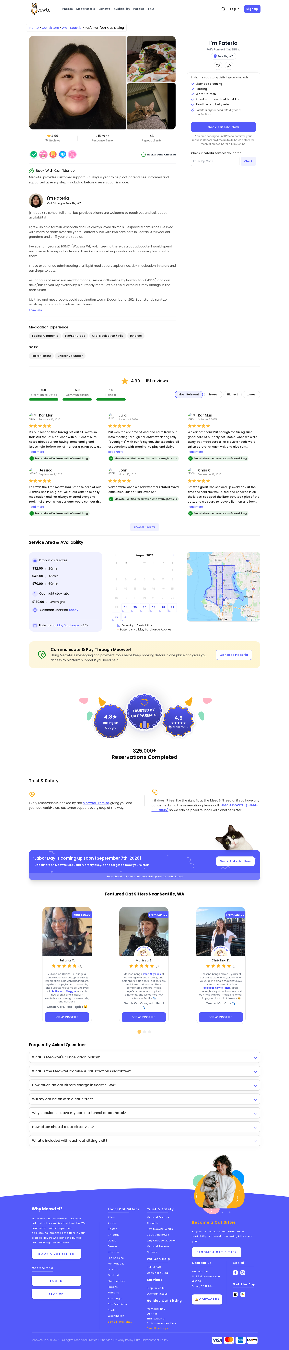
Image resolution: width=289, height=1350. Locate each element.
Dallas (112, 1240)
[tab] (140, 1032)
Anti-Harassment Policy (151, 1340)
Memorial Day (156, 1309)
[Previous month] (115, 555)
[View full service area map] (223, 587)
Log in (235, 9)
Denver (112, 1246)
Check (248, 161)
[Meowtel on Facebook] (235, 1272)
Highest (232, 394)
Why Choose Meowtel (161, 1240)
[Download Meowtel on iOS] (235, 1294)
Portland (113, 1292)
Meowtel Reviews (158, 1246)
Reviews (104, 9)
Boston (112, 1229)
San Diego (115, 1298)
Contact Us (202, 1263)
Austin (112, 1223)
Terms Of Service (101, 1340)
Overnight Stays (157, 1293)
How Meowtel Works (160, 1229)
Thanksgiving (156, 1318)
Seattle (112, 1310)
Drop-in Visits (156, 1288)
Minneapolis (116, 1263)
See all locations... (120, 1321)
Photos (67, 9)
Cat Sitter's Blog (157, 1273)
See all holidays (157, 1328)
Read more (36, 452)
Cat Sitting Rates (158, 1234)
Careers (152, 1252)
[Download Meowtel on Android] (242, 1294)
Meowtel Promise (96, 803)
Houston (113, 1252)
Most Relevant (189, 394)
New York (114, 1269)
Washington (116, 1315)
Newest (213, 394)
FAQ (151, 9)
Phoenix (113, 1287)
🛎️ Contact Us (207, 1299)
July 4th (152, 1313)
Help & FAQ (154, 1267)
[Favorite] (218, 66)
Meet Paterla (85, 9)
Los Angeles (116, 1258)
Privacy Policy (124, 1340)
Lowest (252, 394)
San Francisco (117, 1304)
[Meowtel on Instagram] (242, 1272)
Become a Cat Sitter (217, 1252)
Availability (122, 9)
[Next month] (173, 555)
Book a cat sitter (56, 1254)
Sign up (252, 9)
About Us (153, 1223)
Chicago (114, 1234)
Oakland (113, 1275)
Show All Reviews (144, 527)
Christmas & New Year (161, 1323)
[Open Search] (223, 9)
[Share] (229, 66)
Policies (138, 9)
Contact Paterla (234, 655)
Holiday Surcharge (65, 625)
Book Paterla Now (223, 127)
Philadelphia (116, 1281)
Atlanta (113, 1217)
